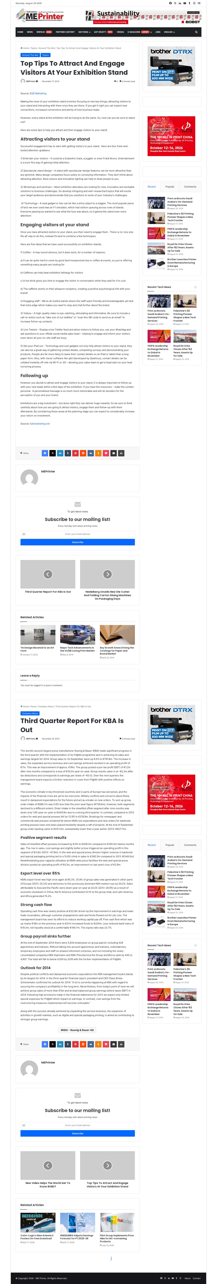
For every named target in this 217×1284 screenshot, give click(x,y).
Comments (190, 186)
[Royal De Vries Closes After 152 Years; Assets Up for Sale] (156, 248)
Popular (170, 186)
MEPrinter (30, 81)
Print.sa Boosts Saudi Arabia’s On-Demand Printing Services (179, 202)
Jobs (157, 32)
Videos (120, 32)
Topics (34, 48)
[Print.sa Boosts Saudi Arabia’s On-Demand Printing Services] (156, 203)
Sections (83, 32)
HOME (20, 32)
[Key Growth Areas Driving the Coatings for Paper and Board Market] (117, 635)
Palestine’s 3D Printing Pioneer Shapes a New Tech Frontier (180, 217)
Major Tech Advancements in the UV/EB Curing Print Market (77, 649)
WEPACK (44, 32)
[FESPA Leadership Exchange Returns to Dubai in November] (156, 233)
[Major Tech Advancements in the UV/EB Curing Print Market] (77, 635)
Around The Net (47, 48)
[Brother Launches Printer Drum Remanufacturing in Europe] (156, 264)
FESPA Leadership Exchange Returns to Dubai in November (179, 232)
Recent (152, 186)
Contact (197, 1278)
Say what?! (103, 32)
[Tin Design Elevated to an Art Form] (37, 635)
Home (25, 48)
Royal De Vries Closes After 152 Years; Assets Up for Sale (180, 247)
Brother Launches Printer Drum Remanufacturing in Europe (181, 263)
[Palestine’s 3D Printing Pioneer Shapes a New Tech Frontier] (156, 218)
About (188, 1278)
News (30, 32)
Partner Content (65, 32)
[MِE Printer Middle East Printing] (41, 15)
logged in (38, 685)
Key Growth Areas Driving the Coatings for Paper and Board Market (117, 650)
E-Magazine (138, 32)
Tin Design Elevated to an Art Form (37, 649)
